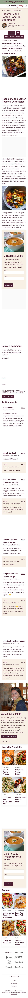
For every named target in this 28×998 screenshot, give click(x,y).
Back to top (15, 976)
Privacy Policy (5, 992)
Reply (23, 408)
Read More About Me (9, 736)
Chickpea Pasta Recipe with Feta (7, 800)
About (14, 980)
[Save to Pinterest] (18, 32)
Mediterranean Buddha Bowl (21, 799)
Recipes (9, 10)
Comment (5, 358)
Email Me (14, 986)
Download (8, 285)
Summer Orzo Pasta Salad (19, 942)
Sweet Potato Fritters (6, 772)
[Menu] (1, 6)
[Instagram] (3, 741)
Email (6, 276)
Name (6, 270)
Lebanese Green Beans (19, 772)
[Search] (26, 6)
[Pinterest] (10, 741)
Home (3, 10)
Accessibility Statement (14, 992)
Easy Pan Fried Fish (19, 914)
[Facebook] (6, 741)
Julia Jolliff (12, 23)
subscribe (5, 393)
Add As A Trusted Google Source (14, 36)
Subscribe (8, 884)
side (4, 225)
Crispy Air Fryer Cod (7, 941)
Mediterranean (17, 10)
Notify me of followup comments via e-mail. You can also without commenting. (13, 392)
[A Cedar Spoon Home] (14, 6)
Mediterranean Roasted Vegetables (9, 915)
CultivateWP (14, 994)
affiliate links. (14, 40)
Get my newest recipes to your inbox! (14, 2)
